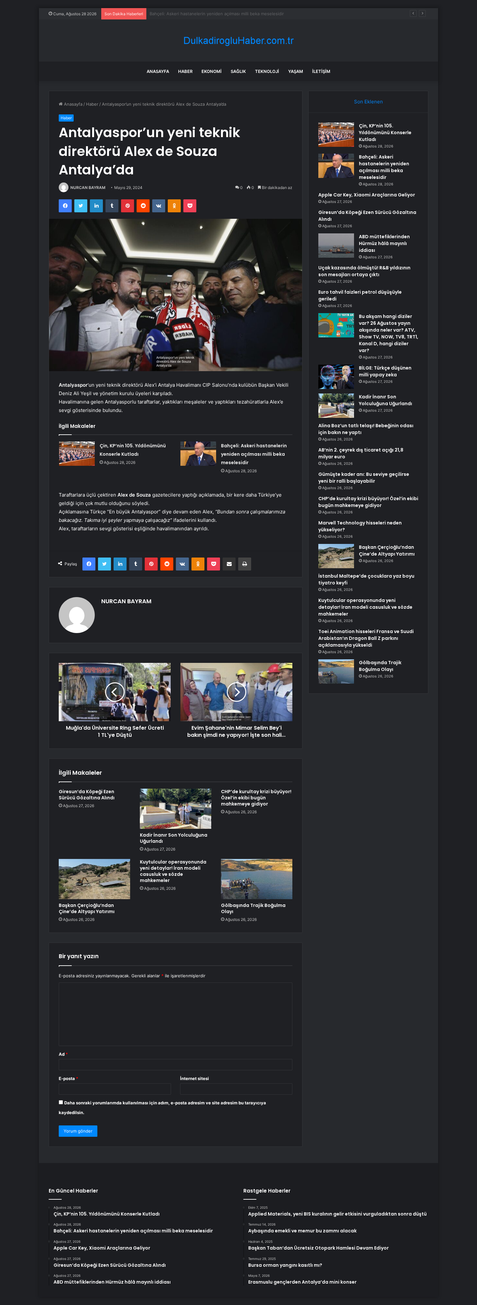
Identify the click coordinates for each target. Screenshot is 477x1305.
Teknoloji (267, 71)
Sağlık (238, 71)
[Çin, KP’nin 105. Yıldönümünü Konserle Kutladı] (77, 453)
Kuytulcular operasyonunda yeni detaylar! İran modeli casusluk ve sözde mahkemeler (173, 871)
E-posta (68, 1078)
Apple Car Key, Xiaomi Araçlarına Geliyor (190, 13)
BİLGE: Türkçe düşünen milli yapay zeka (385, 371)
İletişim (321, 71)
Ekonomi (212, 71)
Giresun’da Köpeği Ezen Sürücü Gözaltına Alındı (87, 794)
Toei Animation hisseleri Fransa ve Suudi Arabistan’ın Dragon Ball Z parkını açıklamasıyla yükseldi (366, 638)
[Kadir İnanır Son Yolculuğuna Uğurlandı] (175, 809)
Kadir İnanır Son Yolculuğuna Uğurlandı (173, 838)
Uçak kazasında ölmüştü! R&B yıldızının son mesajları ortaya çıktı (364, 271)
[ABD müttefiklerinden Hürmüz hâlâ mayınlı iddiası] (336, 245)
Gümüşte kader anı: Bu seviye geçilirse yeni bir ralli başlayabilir (363, 477)
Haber (185, 71)
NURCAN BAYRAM (87, 187)
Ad (63, 1054)
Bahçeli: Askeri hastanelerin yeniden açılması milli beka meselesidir (254, 454)
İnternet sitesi (194, 1078)
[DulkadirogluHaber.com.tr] (238, 41)
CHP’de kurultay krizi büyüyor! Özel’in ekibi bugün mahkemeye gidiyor (256, 797)
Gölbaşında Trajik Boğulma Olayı (253, 908)
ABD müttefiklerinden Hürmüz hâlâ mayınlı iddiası (384, 243)
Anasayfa (158, 71)
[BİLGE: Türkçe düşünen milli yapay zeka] (336, 377)
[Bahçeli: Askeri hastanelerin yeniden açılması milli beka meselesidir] (198, 453)
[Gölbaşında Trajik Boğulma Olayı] (256, 879)
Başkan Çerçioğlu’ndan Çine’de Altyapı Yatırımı (87, 908)
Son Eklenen (368, 102)
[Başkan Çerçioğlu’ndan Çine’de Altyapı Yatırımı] (94, 879)
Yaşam (295, 71)
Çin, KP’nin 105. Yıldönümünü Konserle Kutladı (385, 133)
